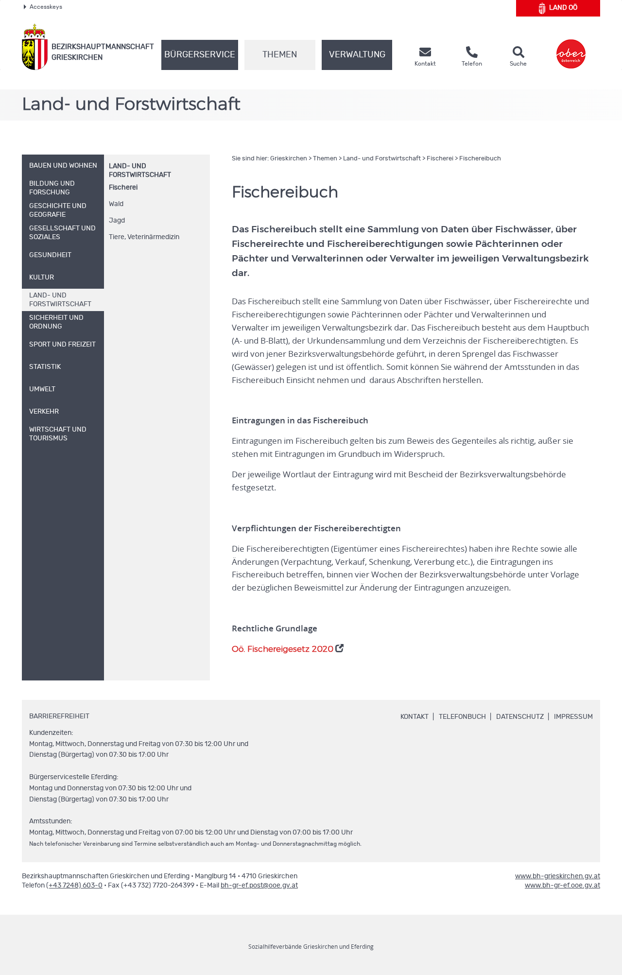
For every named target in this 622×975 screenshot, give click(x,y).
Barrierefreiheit (59, 716)
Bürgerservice (199, 55)
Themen (279, 55)
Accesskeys (46, 7)
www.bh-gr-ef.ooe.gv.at (562, 885)
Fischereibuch (480, 159)
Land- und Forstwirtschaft (382, 159)
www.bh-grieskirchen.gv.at (557, 876)
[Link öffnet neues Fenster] (571, 47)
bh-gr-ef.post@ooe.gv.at (259, 885)
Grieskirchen (288, 159)
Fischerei (123, 187)
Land (563, 7)
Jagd (117, 220)
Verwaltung (357, 55)
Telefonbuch (462, 717)
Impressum (573, 717)
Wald (116, 204)
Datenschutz (520, 717)
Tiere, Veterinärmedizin (144, 237)
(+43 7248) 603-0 (74, 885)
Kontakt (414, 717)
